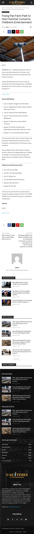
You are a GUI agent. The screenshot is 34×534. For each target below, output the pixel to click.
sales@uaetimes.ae (14, 507)
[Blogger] (8, 519)
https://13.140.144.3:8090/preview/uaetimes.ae (17, 270)
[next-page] (6, 309)
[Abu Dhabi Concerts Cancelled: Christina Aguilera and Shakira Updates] (6, 293)
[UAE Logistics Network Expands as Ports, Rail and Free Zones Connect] (6, 324)
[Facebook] (9, 32)
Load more (16, 359)
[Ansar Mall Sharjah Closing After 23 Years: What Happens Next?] (6, 333)
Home (3, 8)
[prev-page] (3, 309)
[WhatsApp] (22, 32)
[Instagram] (21, 519)
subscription (6, 94)
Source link (5, 213)
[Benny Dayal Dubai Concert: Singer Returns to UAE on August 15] (6, 303)
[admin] (3, 27)
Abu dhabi (4, 295)
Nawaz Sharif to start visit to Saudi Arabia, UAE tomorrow (8, 237)
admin (7, 27)
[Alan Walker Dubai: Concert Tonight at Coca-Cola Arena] (6, 285)
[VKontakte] (26, 519)
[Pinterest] (17, 32)
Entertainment (9, 8)
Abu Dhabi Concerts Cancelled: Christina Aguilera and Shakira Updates (21, 292)
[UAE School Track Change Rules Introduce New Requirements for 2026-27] (6, 352)
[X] (13, 32)
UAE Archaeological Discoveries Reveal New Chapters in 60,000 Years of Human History (21, 342)
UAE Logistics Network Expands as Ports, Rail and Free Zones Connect (22, 323)
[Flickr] (17, 519)
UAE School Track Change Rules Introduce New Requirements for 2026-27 (21, 351)
